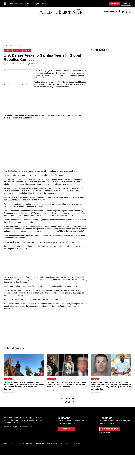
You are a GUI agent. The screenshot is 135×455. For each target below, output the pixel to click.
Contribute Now (110, 429)
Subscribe (114, 3)
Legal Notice (28, 443)
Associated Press (11, 64)
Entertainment (16, 4)
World (44, 4)
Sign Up (66, 429)
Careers (20, 443)
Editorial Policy (76, 443)
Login (5, 443)
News (27, 4)
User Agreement (64, 443)
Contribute (126, 3)
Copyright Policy (39, 443)
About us (12, 443)
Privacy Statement (52, 443)
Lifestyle (35, 4)
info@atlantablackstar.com (22, 427)
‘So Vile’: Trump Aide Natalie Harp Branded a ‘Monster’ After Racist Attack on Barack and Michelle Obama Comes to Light (66, 384)
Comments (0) (40, 64)
